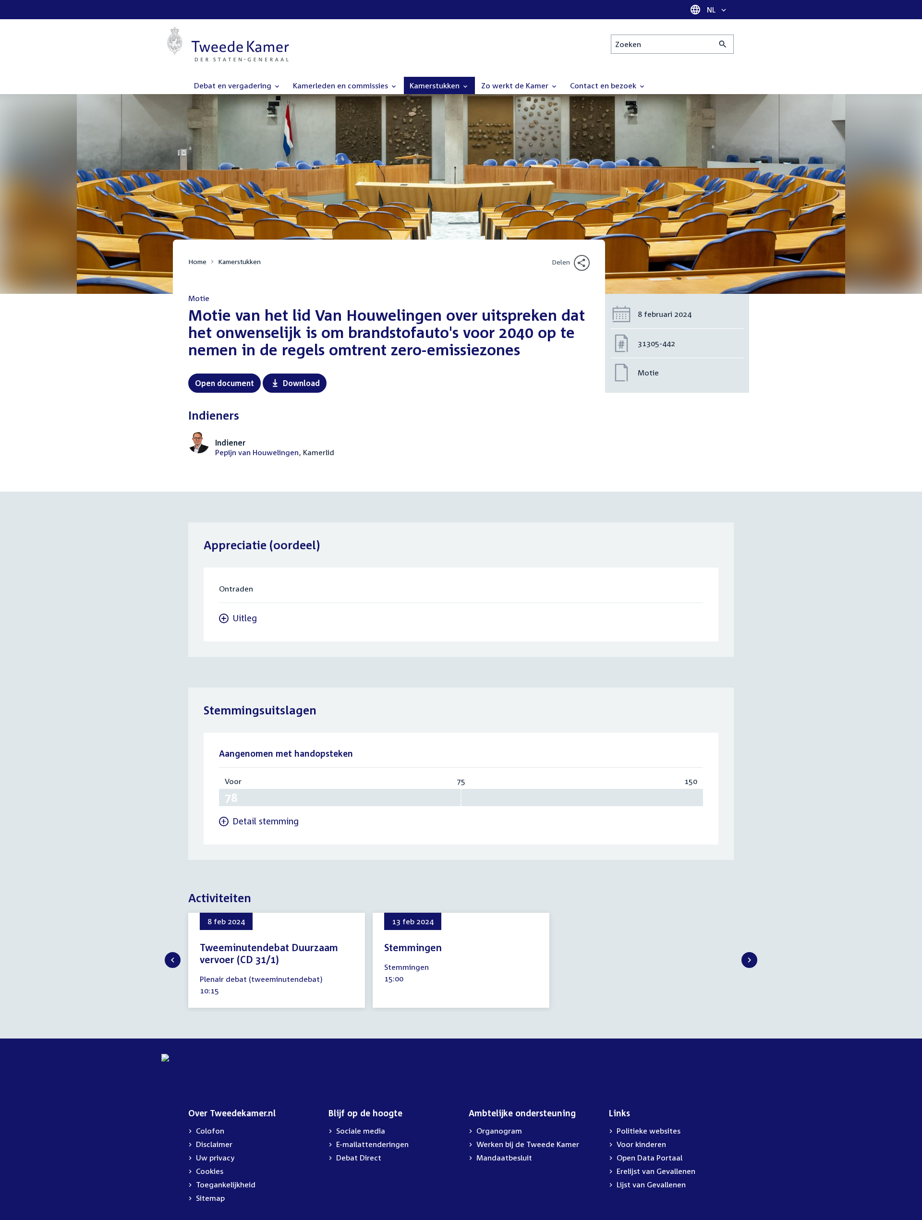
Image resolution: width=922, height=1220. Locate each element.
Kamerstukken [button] (435, 85)
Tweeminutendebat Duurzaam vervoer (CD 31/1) (269, 953)
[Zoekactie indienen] (723, 44)
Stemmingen (413, 947)
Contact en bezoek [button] (604, 85)
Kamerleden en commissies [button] (341, 85)
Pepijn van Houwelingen (257, 452)
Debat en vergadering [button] (233, 85)
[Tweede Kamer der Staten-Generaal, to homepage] (228, 44)
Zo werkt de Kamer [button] (515, 85)
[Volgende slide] (749, 960)
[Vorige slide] (173, 960)
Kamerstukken (239, 261)
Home (197, 261)
